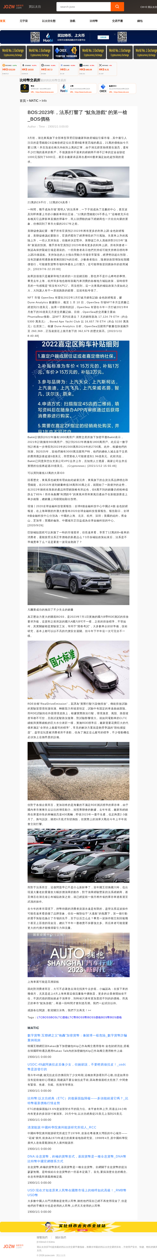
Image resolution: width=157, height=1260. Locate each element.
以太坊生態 (49, 21)
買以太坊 (60, 1255)
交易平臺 (117, 21)
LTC (40, 1017)
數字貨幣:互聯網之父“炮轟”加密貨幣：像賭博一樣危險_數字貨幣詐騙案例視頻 (77, 1038)
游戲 (72, 21)
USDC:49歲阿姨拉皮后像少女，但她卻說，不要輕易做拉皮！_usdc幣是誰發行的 (77, 1067)
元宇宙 (24, 21)
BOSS (47, 1017)
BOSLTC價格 (59, 1017)
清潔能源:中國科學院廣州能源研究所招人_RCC (62, 1127)
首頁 (2, 21)
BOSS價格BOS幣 (98, 1017)
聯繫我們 (42, 1237)
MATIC (33, 100)
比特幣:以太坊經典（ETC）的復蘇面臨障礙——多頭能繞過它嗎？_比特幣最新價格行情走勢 (78, 1101)
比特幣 (94, 21)
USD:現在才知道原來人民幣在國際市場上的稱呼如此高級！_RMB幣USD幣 (77, 1193)
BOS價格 (116, 1017)
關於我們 (60, 1237)
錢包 (140, 21)
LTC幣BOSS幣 (77, 1017)
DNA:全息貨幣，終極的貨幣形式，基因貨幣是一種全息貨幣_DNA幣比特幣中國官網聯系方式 (77, 1159)
